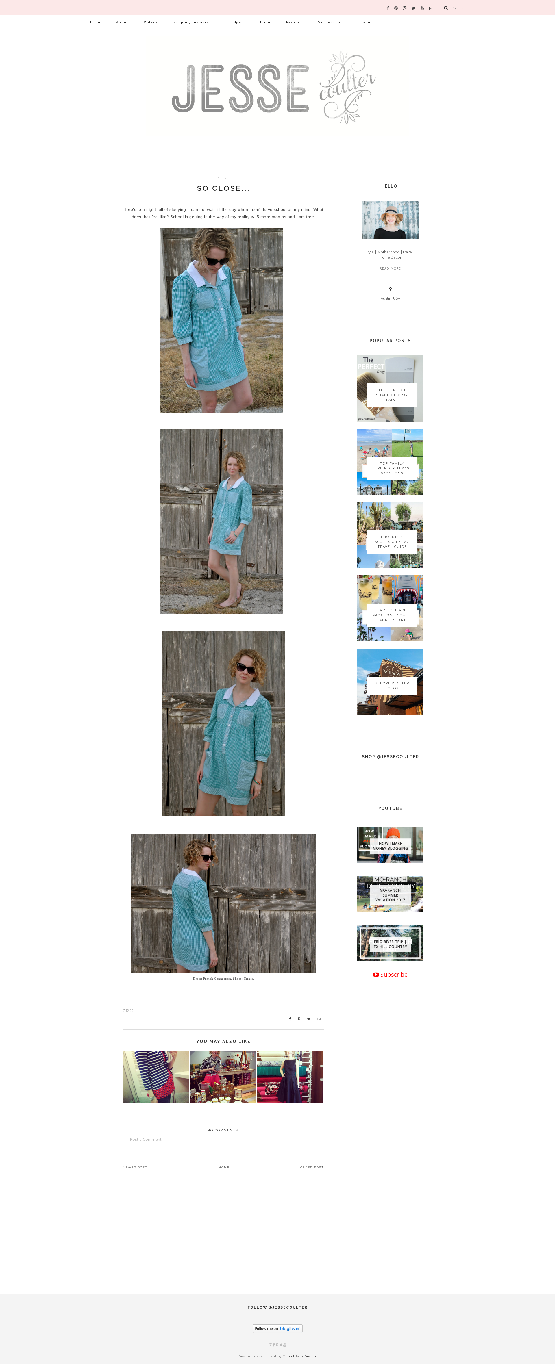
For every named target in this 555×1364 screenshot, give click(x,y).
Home (95, 22)
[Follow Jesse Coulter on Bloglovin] (278, 1331)
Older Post (312, 1167)
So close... (223, 188)
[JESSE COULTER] (277, 94)
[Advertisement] (390, 1178)
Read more (390, 268)
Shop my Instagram (193, 22)
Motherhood (330, 22)
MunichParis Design (299, 1356)
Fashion (294, 22)
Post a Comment (145, 1139)
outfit (223, 178)
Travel (365, 22)
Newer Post (135, 1167)
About (122, 22)
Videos (151, 22)
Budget (236, 22)
